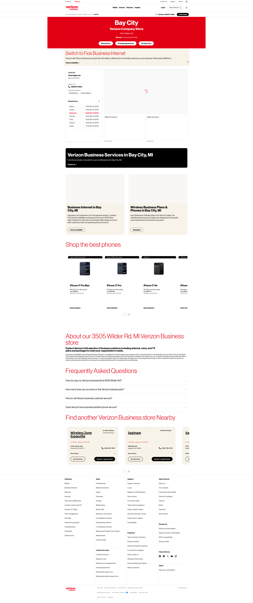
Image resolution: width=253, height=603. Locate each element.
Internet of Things (71, 509)
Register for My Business (136, 492)
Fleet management (71, 514)
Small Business (70, 527)
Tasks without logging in (135, 505)
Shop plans (137, 230)
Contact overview (102, 554)
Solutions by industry (72, 522)
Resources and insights (167, 528)
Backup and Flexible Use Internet (108, 531)
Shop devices (105, 43)
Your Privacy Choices (118, 592)
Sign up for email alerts (167, 570)
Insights (137, 7)
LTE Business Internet (104, 527)
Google (98, 501)
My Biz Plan (100, 509)
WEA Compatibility (165, 537)
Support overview (133, 483)
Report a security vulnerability (169, 533)
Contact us (163, 1)
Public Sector (69, 535)
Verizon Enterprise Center (136, 514)
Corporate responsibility (167, 492)
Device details (75, 308)
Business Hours (84, 101)
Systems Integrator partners (137, 546)
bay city (91, 14)
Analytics (110, 597)
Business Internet (71, 488)
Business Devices (102, 488)
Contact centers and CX (73, 505)
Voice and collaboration (73, 501)
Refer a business (133, 567)
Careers (162, 501)
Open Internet (101, 597)
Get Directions (78, 459)
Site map (99, 587)
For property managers (135, 550)
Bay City (96, 14)
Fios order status (133, 501)
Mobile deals (100, 535)
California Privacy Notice (135, 587)
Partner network (133, 541)
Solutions (129, 7)
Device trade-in (132, 554)
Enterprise (68, 531)
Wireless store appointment (106, 563)
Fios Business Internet (104, 518)
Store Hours (92, 453)
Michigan (85, 14)
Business (77, 1)
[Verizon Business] (72, 7)
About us (162, 483)
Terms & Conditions (110, 587)
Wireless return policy (135, 559)
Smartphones (101, 483)
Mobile (115, 7)
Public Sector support (135, 518)
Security (68, 496)
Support (172, 1)
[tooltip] (188, 62)
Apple (98, 492)
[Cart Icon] (186, 7)
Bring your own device (104, 514)
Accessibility (132, 522)
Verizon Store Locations (76, 14)
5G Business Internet (103, 522)
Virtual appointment (103, 567)
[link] (124, 314)
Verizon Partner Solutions (136, 537)
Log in (129, 488)
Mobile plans (100, 505)
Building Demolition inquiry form (107, 576)
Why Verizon (163, 514)
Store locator (132, 496)
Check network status (135, 509)
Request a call (101, 559)
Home (67, 14)
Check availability (72, 63)
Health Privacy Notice (103, 592)
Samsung (99, 496)
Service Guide (164, 541)
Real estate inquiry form (104, 572)
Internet (122, 7)
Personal (68, 1)
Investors (162, 509)
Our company (164, 488)
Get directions (146, 43)
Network (68, 492)
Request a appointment (105, 459)
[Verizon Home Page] (70, 589)
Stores (181, 1)
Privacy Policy (122, 587)
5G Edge (68, 518)
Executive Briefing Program (137, 563)
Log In (163, 7)
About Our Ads (143, 592)
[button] (186, 1)
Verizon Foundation (166, 496)
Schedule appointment (126, 43)
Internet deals (101, 540)
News (161, 505)
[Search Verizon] (175, 7)
